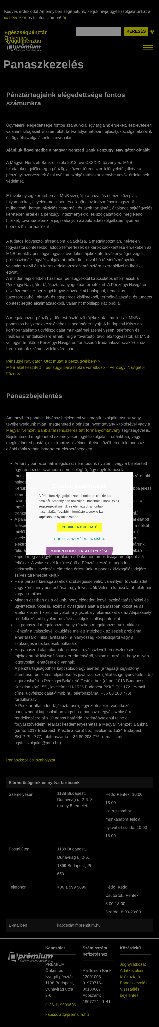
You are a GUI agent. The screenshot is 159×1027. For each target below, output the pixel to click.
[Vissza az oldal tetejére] (12, 1015)
